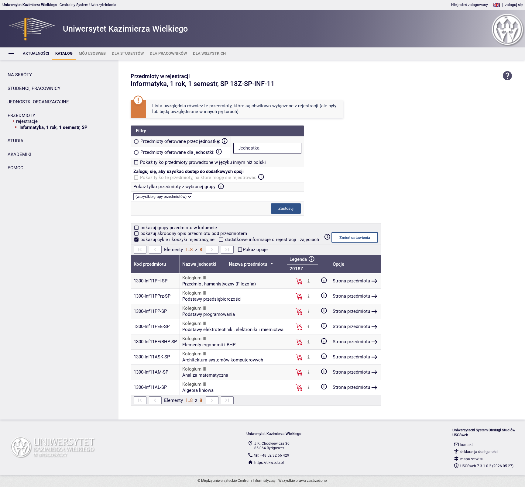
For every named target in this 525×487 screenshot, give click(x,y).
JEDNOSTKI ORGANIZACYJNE (38, 102)
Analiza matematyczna (205, 375)
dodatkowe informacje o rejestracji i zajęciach (271, 239)
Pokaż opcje (255, 249)
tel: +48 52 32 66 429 (271, 455)
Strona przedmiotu (351, 281)
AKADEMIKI (19, 154)
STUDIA (15, 140)
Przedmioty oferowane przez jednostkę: (180, 141)
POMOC (15, 168)
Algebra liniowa (198, 390)
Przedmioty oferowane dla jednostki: (177, 152)
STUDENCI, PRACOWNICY (34, 88)
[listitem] (36, 53)
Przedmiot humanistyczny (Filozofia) (219, 284)
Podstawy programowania (208, 314)
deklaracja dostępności (479, 452)
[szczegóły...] (308, 281)
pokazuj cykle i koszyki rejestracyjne (177, 239)
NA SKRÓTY (20, 75)
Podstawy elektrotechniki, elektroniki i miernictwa (232, 329)
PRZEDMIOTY (21, 115)
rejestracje (27, 121)
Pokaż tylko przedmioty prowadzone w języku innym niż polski (203, 162)
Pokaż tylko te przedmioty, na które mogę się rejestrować (198, 177)
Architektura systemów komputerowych (222, 360)
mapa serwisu (471, 459)
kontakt (466, 445)
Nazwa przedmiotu (248, 264)
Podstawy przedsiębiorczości (212, 299)
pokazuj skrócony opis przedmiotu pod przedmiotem (193, 233)
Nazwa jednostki (199, 264)
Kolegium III (194, 278)
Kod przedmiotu (150, 264)
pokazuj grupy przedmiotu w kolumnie (178, 227)
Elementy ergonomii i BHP (208, 344)
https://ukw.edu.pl (269, 463)
